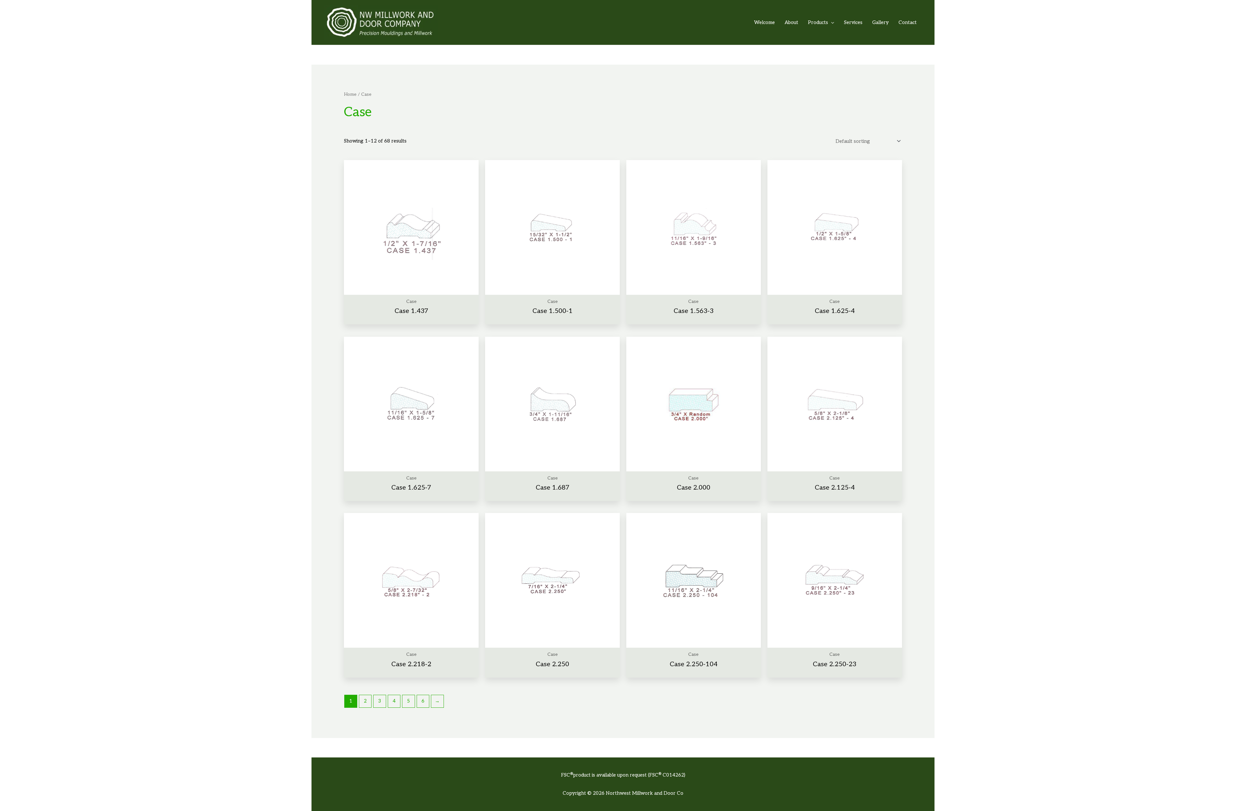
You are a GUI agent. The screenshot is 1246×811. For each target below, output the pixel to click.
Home (350, 94)
